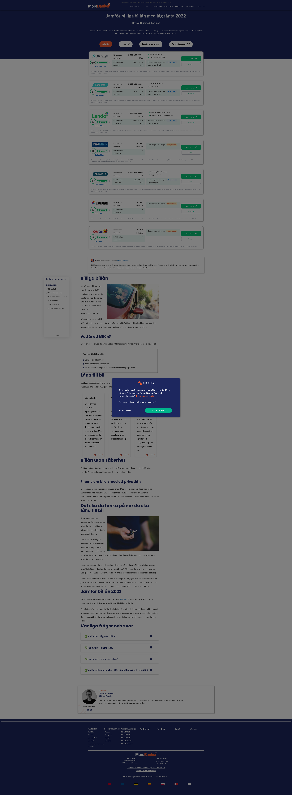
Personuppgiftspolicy (145, 396)
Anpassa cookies (125, 410)
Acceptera (157, 410)
